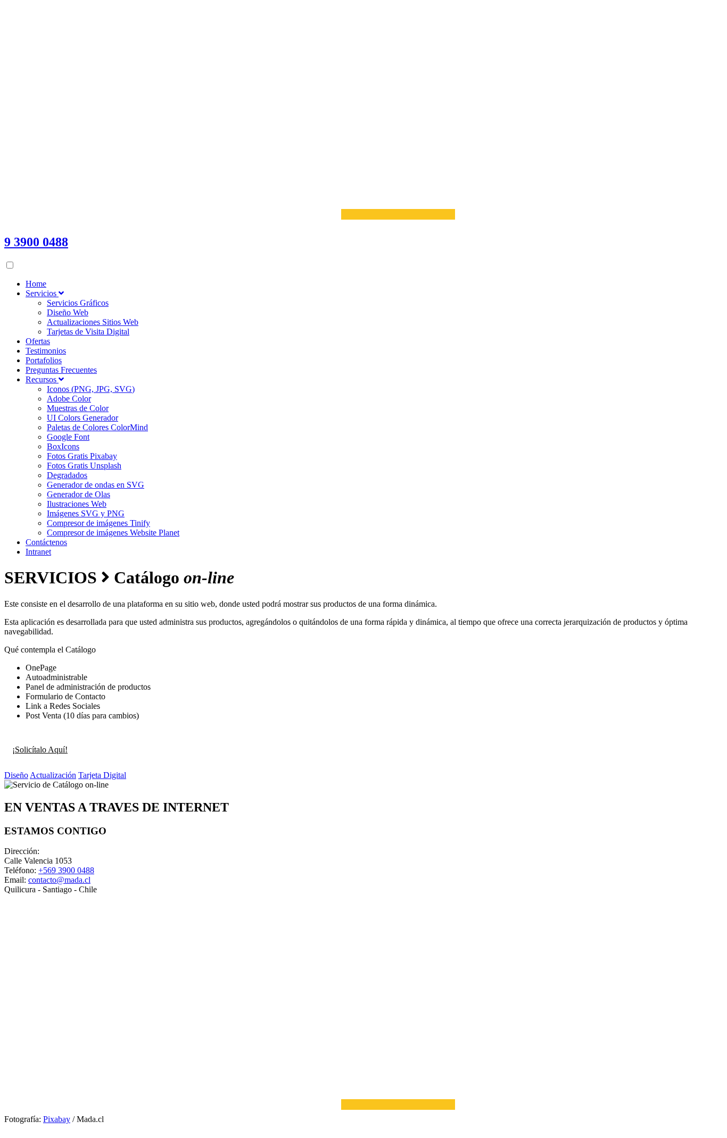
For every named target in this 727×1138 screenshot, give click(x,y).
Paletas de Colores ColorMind (97, 427)
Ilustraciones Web (76, 503)
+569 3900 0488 (66, 870)
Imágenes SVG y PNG (86, 513)
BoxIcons (63, 446)
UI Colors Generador (82, 417)
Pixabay (56, 1119)
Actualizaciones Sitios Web (92, 322)
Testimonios (46, 350)
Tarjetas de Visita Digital (88, 331)
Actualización (53, 775)
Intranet (38, 551)
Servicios (42, 293)
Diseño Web (67, 312)
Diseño (16, 775)
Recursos (42, 379)
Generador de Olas (78, 494)
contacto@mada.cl (59, 879)
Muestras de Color (78, 408)
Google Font (68, 436)
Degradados (67, 475)
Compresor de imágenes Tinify (98, 523)
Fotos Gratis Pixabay (82, 456)
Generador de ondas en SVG (95, 484)
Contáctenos (46, 542)
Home (36, 283)
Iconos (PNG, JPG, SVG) (91, 389)
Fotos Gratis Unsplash (84, 465)
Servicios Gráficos (78, 302)
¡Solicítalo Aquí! (40, 749)
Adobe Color (69, 398)
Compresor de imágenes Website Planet (113, 532)
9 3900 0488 (36, 242)
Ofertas (38, 341)
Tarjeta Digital (102, 775)
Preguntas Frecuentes (61, 369)
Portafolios (44, 360)
